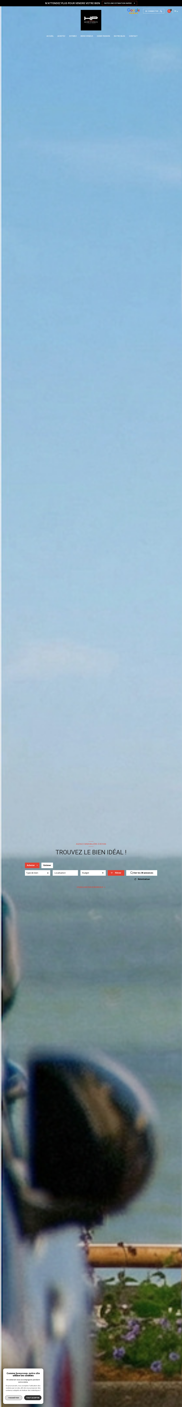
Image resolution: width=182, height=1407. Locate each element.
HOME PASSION (103, 36)
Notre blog (119, 36)
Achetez (61, 36)
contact (133, 36)
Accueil (50, 36)
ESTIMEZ (73, 36)
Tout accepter (32, 1398)
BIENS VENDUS (87, 36)
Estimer (47, 865)
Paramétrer (13, 1398)
